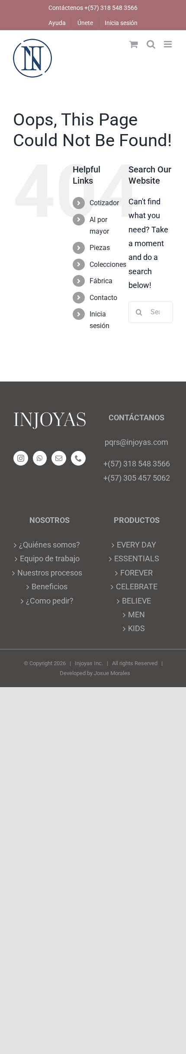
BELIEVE (136, 600)
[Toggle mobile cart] (133, 44)
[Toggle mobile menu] (168, 44)
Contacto (103, 298)
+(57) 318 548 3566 (136, 463)
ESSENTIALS (136, 558)
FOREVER (136, 572)
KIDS (136, 628)
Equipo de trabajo (50, 558)
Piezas (100, 248)
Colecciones (108, 264)
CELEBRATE (136, 586)
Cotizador (104, 203)
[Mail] (58, 458)
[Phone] (78, 458)
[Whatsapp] (40, 458)
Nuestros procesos (49, 572)
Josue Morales (112, 673)
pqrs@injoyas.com (136, 442)
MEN (136, 614)
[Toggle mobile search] (151, 44)
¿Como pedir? (50, 600)
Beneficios (49, 586)
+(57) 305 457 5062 (136, 477)
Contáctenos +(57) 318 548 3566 (93, 7)
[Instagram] (20, 458)
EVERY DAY (136, 544)
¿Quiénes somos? (49, 544)
